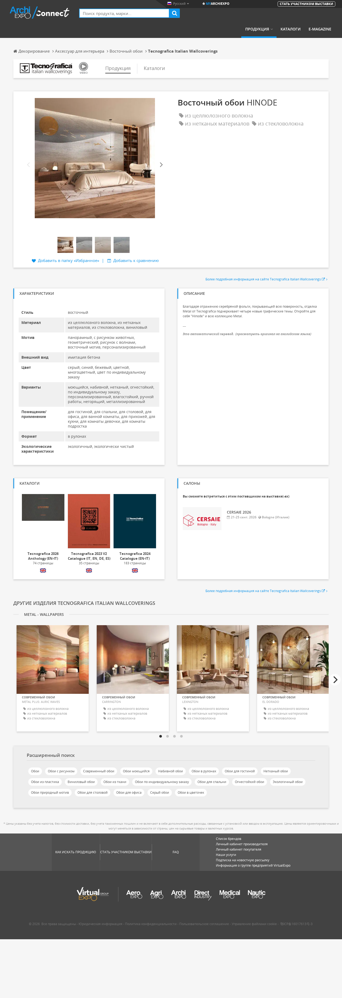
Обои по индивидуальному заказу (162, 782)
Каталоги (291, 29)
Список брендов (228, 838)
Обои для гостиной (240, 771)
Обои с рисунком (61, 771)
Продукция (257, 29)
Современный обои (98, 771)
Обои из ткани (114, 782)
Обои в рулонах (204, 771)
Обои (35, 771)
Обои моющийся (136, 771)
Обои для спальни (211, 782)
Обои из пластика (45, 782)
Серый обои (159, 792)
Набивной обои (170, 771)
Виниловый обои (81, 782)
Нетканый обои (275, 771)
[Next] (161, 164)
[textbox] (124, 13)
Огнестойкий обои (249, 782)
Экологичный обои (288, 782)
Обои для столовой (92, 792)
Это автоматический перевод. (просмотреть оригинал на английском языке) (247, 334)
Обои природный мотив (50, 792)
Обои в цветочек (191, 792)
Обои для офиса (129, 792)
